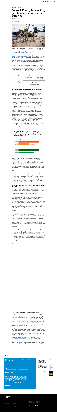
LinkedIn (14, 403)
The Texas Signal (33, 215)
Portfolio (44, 1)
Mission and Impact (7, 403)
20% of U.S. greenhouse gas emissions (34, 91)
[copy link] (44, 22)
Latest (51, 1)
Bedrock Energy (18, 57)
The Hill (25, 215)
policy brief (33, 223)
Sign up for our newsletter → (33, 405)
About (48, 1)
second (31, 101)
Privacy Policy (15, 406)
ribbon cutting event (32, 217)
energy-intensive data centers (22, 338)
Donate (54, 1)
